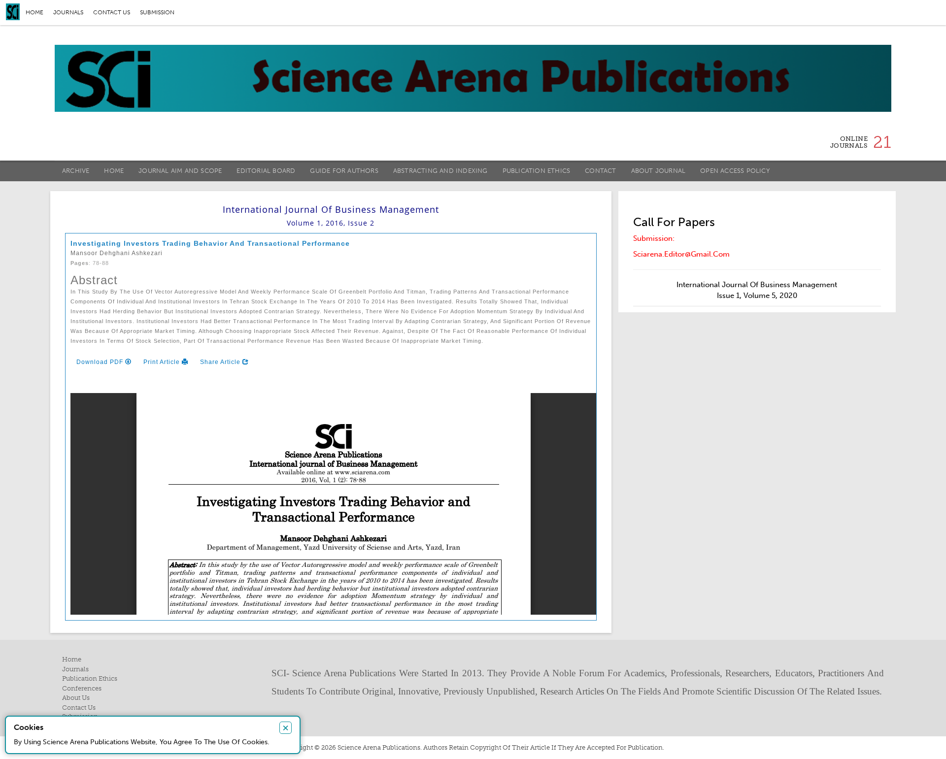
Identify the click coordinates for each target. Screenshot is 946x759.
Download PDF (100, 362)
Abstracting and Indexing (440, 170)
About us (76, 697)
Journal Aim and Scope (180, 170)
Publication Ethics (537, 170)
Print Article (162, 362)
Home (34, 12)
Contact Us (79, 707)
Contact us (111, 12)
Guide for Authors (344, 170)
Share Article (221, 362)
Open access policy (735, 170)
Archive (75, 170)
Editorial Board (265, 170)
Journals (68, 12)
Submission (157, 12)
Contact (600, 170)
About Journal (658, 170)
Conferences (81, 688)
